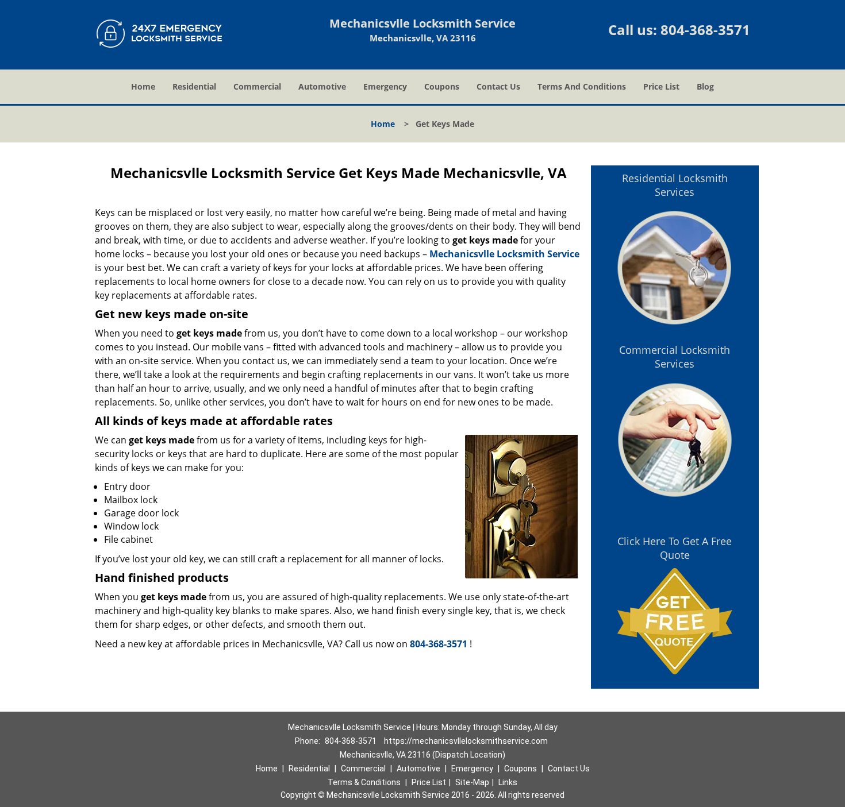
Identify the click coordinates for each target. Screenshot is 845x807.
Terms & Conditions (364, 782)
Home (143, 86)
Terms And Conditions (581, 86)
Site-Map (472, 782)
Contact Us (498, 86)
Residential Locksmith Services (675, 185)
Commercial (257, 86)
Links (507, 782)
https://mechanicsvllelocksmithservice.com (466, 741)
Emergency (385, 86)
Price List (661, 86)
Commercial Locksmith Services (674, 356)
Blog (705, 86)
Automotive (322, 86)
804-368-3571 (705, 29)
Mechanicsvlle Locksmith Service (504, 254)
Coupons (441, 86)
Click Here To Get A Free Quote (674, 548)
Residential (194, 86)
